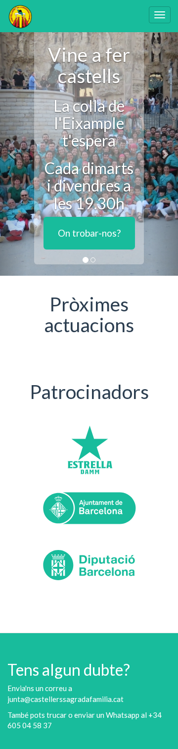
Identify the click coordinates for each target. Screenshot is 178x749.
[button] (13, 154)
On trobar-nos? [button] (89, 233)
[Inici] (20, 16)
